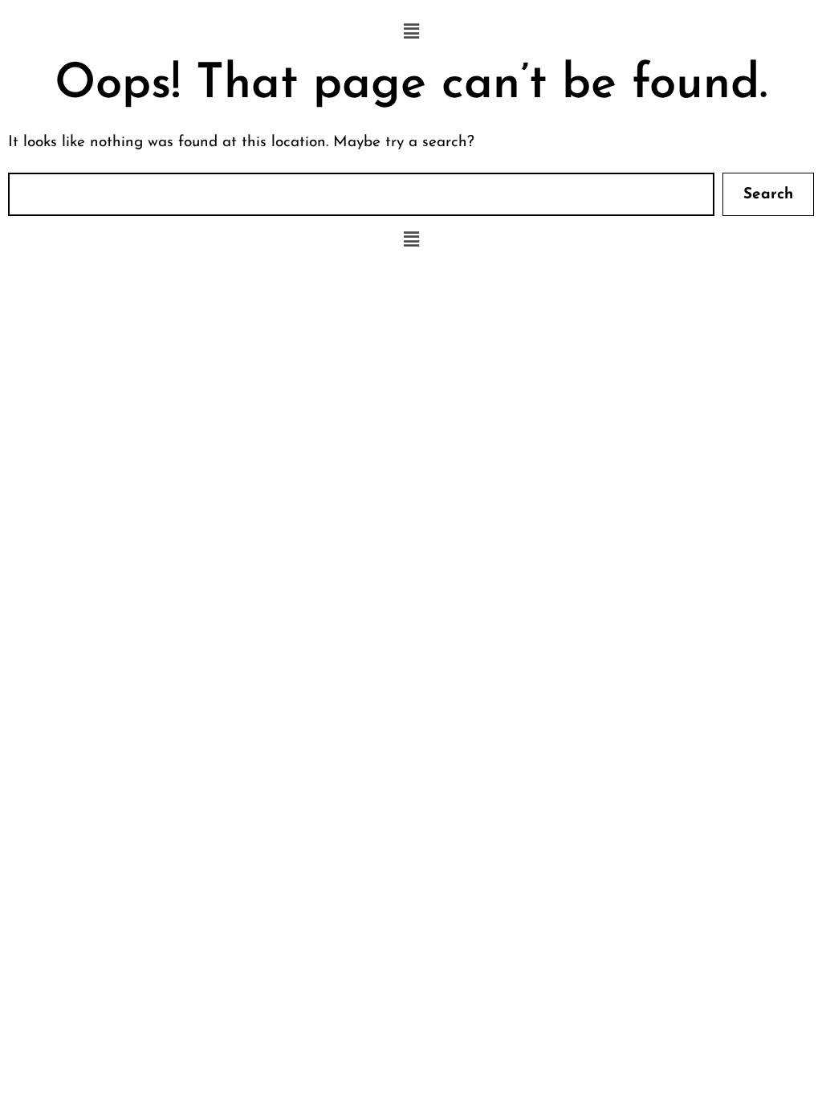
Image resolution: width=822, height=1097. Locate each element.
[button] (411, 32)
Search (768, 194)
